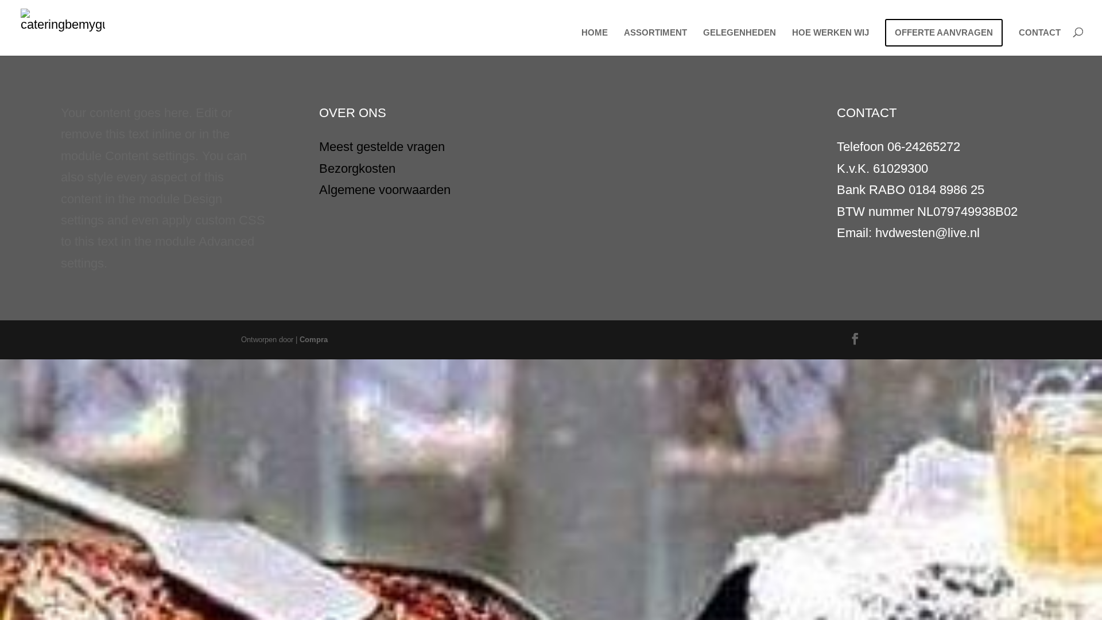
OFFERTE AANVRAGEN (944, 32)
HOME (594, 33)
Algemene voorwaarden (385, 190)
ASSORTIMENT (655, 33)
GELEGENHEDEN (739, 33)
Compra (314, 339)
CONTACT (1040, 33)
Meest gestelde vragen (382, 147)
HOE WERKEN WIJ (830, 33)
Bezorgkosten (357, 168)
